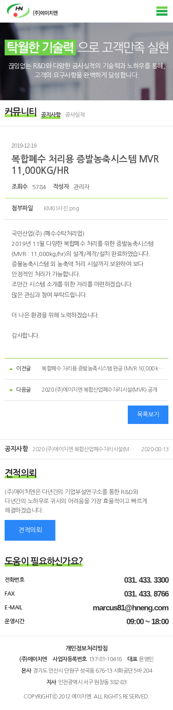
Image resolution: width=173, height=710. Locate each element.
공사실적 (74, 115)
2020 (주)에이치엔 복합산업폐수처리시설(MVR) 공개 (99, 390)
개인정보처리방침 (87, 648)
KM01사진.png (61, 208)
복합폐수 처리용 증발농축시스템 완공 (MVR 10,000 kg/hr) (106, 368)
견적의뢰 (30, 530)
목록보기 (148, 415)
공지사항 (50, 115)
